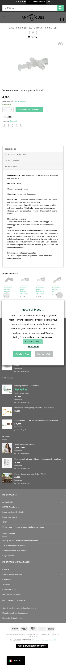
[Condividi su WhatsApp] (4, 126)
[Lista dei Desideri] (48, 2)
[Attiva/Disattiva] (62, 502)
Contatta (5, 569)
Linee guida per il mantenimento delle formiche (20, 541)
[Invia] (60, 8)
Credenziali (6, 579)
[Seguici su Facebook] (16, 2)
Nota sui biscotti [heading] (33, 309)
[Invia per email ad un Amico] (16, 126)
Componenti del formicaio (29, 28)
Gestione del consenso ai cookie (44, 640)
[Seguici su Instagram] (18, 2)
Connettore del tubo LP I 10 (56, 290)
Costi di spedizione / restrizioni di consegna (19, 608)
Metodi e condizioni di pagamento (15, 613)
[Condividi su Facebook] (8, 126)
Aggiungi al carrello (29, 109)
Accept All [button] (22, 353)
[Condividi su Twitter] (12, 126)
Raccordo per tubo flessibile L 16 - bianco (24, 291)
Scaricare (6, 584)
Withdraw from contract (32, 646)
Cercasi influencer (9, 589)
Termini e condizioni (50, 634)
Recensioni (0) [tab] (11, 166)
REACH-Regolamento (10, 507)
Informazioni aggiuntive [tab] (16, 155)
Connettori (51, 28)
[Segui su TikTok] (20, 2)
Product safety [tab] (12, 160)
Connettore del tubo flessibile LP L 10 (8, 291)
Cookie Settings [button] (32, 341)
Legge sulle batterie (9, 517)
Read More (33, 346)
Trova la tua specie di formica (13, 546)
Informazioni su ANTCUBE (12, 574)
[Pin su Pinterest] (20, 126)
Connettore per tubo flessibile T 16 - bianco (40, 291)
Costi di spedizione (21, 101)
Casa (11, 28)
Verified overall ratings (21, 393)
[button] (36, 2)
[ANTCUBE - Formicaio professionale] (33, 17)
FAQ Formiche (8, 556)
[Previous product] (35, 32)
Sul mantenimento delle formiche (14, 551)
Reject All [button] (43, 353)
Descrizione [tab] (10, 149)
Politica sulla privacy (29, 634)
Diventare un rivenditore (11, 594)
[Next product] (31, 32)
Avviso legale (7, 502)
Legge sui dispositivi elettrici (13, 512)
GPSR (4, 522)
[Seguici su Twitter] (22, 2)
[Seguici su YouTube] (24, 2)
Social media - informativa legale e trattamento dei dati (23, 527)
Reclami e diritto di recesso (12, 618)
